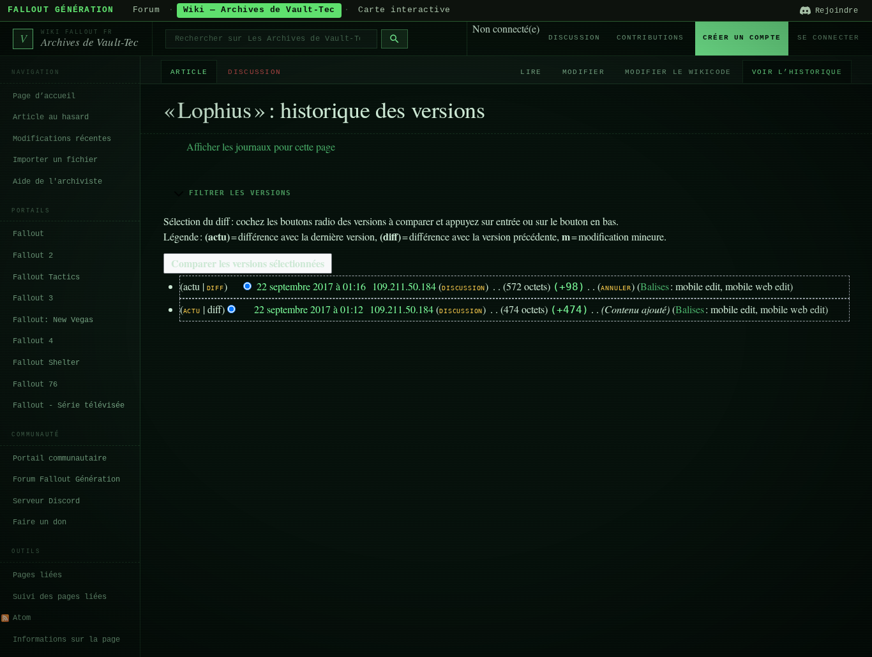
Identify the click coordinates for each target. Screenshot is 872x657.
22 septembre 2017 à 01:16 (311, 286)
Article (188, 72)
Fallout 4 (33, 341)
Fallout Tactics (46, 277)
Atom (22, 618)
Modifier (583, 72)
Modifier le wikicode (678, 72)
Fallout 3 (33, 298)
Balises (654, 286)
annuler (616, 288)
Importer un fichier (55, 160)
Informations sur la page (66, 639)
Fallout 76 (35, 384)
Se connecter (828, 37)
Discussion (574, 37)
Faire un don (39, 522)
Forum (146, 10)
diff (215, 288)
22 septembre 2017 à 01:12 (308, 309)
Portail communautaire (60, 458)
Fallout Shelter (46, 362)
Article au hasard (51, 117)
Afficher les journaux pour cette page (260, 146)
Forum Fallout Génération (66, 479)
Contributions (650, 37)
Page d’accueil (44, 96)
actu (191, 310)
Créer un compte (742, 37)
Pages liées (37, 575)
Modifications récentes (62, 139)
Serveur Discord (46, 501)
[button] (506, 192)
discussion (463, 288)
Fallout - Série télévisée (68, 405)
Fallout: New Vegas (53, 320)
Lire (530, 72)
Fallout (28, 234)
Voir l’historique (797, 72)
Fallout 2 (33, 255)
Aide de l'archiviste (57, 181)
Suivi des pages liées (60, 597)
